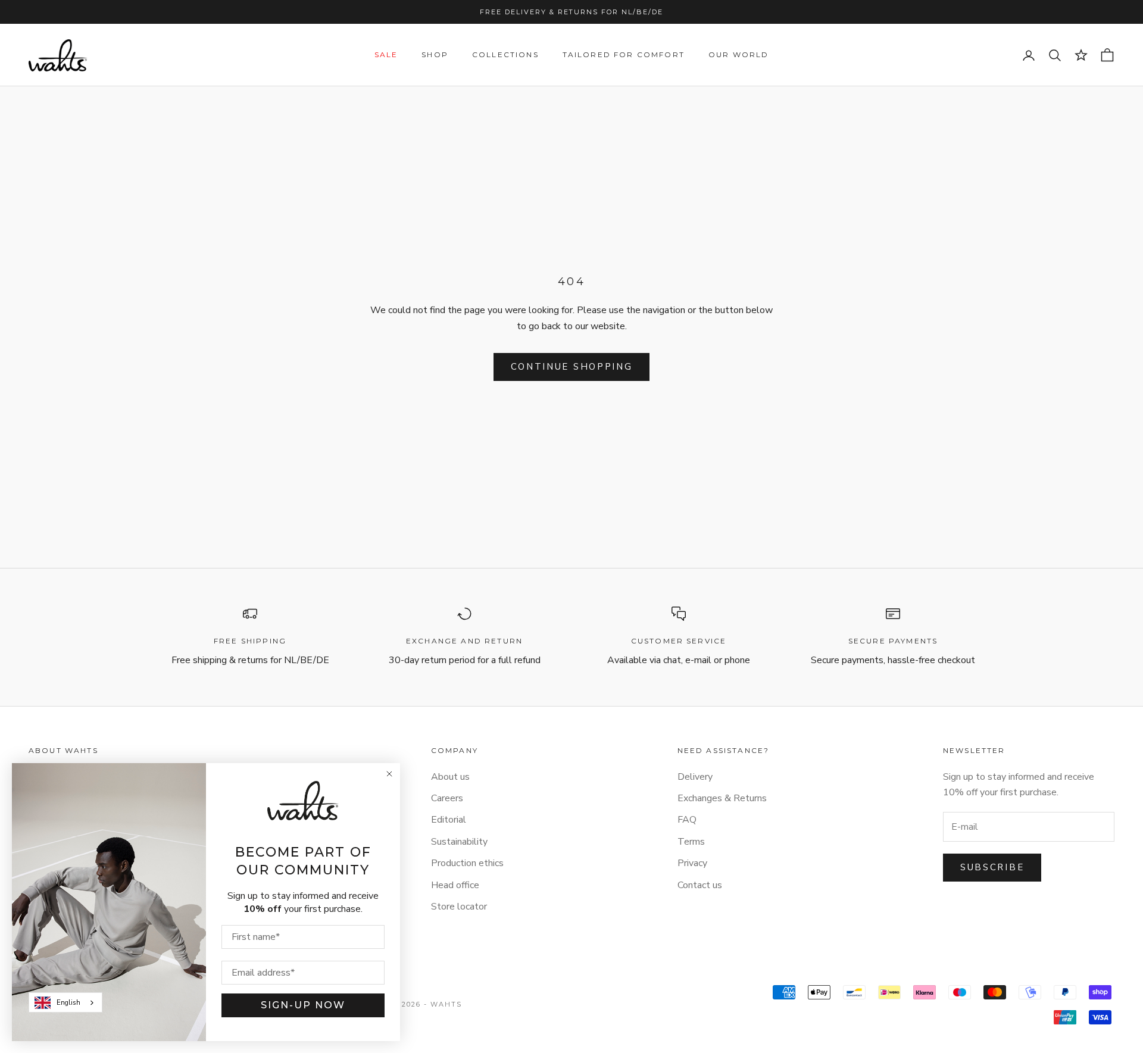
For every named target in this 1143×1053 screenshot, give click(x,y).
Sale (386, 55)
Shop (434, 55)
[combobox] (65, 1002)
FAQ (687, 819)
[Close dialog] (389, 774)
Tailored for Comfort (624, 55)
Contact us (699, 885)
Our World (738, 55)
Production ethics (467, 863)
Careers (447, 798)
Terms (691, 841)
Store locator (459, 906)
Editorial (448, 819)
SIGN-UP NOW (303, 1005)
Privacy (692, 863)
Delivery (695, 776)
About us (450, 776)
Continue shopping (572, 367)
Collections (505, 55)
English (68, 1002)
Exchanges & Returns (722, 798)
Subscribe (992, 867)
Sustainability (459, 841)
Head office (455, 885)
